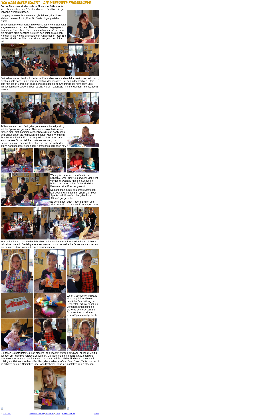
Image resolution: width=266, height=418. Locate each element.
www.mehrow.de (37, 413)
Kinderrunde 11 (68, 413)
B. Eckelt (7, 413)
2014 (58, 413)
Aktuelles (49, 413)
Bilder (96, 413)
